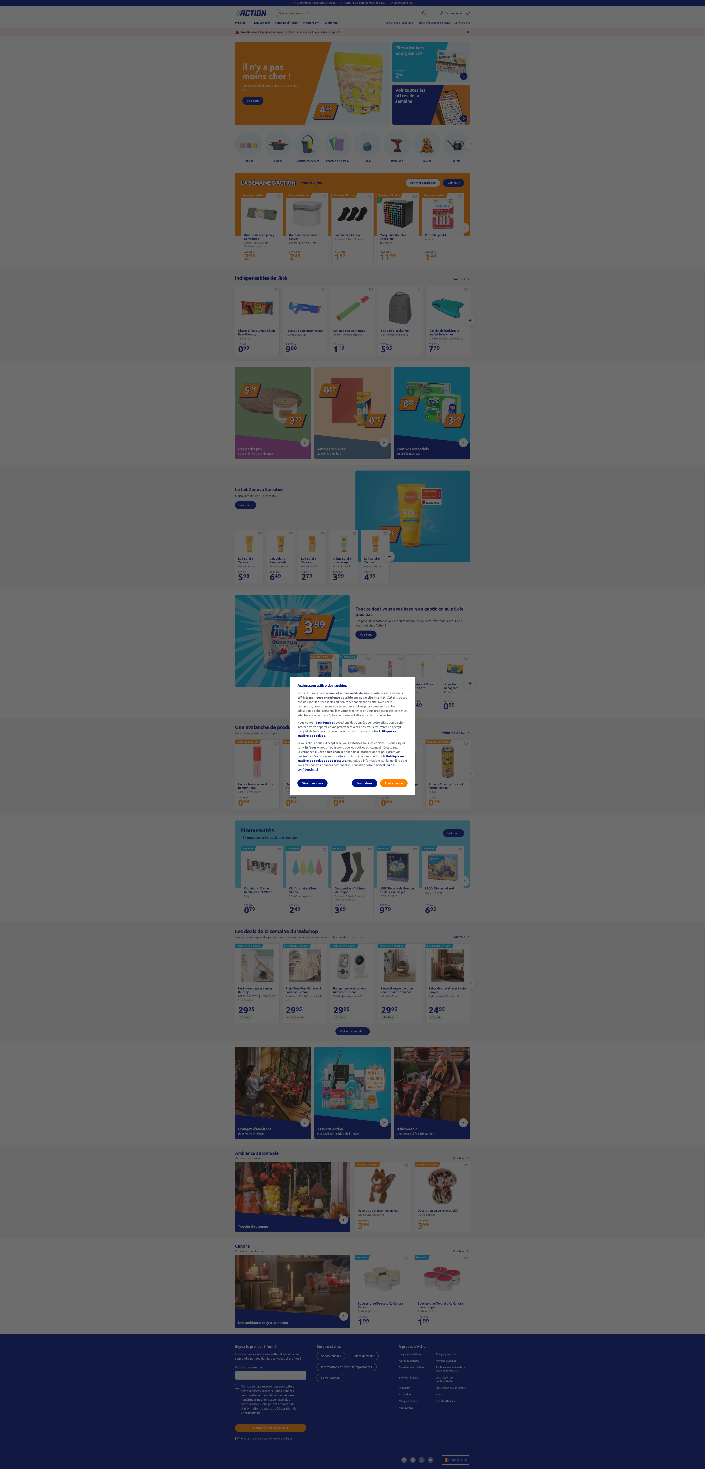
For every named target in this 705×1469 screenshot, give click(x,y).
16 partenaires (324, 722)
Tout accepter (394, 783)
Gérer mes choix (312, 783)
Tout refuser (364, 783)
